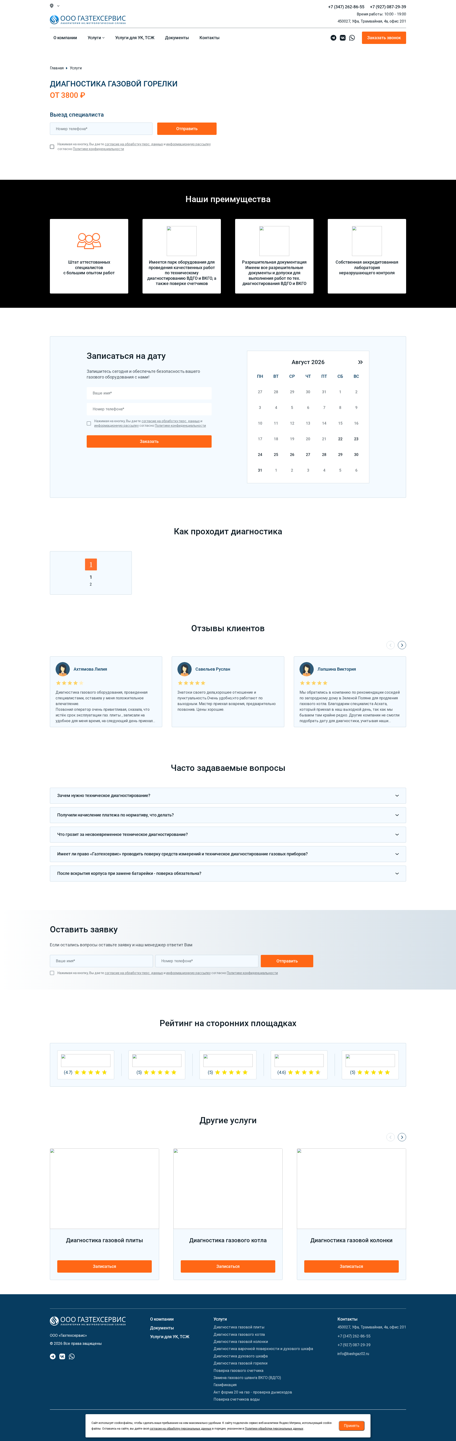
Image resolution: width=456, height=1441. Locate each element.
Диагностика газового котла (239, 1334)
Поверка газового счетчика (238, 1370)
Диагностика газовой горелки (240, 1363)
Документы (162, 1327)
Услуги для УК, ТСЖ (169, 1336)
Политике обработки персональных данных (274, 1428)
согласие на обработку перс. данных (134, 144)
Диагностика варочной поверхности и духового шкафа (263, 1348)
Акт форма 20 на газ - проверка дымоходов (253, 1392)
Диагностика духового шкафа (241, 1356)
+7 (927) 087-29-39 (388, 6)
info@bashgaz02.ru (353, 1353)
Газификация (225, 1385)
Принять (351, 1425)
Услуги (220, 1319)
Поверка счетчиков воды (237, 1399)
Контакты (347, 1319)
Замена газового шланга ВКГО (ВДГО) (247, 1377)
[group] (156, 1064)
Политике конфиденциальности (98, 149)
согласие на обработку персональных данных (180, 1428)
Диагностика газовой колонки (241, 1341)
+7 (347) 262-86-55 (346, 6)
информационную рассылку (188, 144)
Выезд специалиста (77, 114)
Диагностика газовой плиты (239, 1327)
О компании (162, 1319)
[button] (360, 362)
